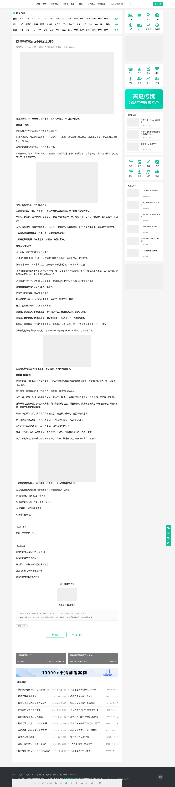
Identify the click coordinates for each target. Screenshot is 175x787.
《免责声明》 (23, 617)
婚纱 (88, 18)
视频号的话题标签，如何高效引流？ (34, 750)
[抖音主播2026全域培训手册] (133, 202)
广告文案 (88, 779)
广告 (100, 30)
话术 (70, 30)
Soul (90, 24)
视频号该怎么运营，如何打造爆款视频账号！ (38, 723)
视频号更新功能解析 (27, 696)
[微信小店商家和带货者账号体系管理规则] (133, 132)
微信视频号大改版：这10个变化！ (31, 552)
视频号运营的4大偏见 (80, 750)
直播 (52, 30)
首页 (38, 4)
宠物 (106, 18)
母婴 (100, 18)
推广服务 (91, 4)
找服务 (82, 617)
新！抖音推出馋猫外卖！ (150, 190)
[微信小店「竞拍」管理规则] (133, 120)
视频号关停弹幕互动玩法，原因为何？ (87, 723)
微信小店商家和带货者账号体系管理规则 (150, 132)
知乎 (84, 24)
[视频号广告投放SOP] (133, 144)
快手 (36, 24)
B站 (64, 24)
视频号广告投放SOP (149, 143)
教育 (82, 18)
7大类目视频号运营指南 (81, 743)
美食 (70, 18)
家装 (76, 18)
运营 (44, 4)
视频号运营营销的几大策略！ (83, 689)
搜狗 (108, 24)
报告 (40, 30)
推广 (106, 30)
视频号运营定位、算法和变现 (83, 730)
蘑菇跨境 (88, 617)
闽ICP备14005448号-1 (106, 779)
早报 (72, 4)
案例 (81, 4)
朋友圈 (49, 24)
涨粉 (94, 30)
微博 (42, 24)
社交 (33, 18)
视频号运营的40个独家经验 (82, 703)
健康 (46, 18)
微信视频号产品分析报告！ (28, 558)
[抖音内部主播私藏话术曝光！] (133, 214)
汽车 (21, 18)
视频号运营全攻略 (26, 736)
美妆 (64, 18)
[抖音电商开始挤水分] (133, 226)
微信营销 (51, 47)
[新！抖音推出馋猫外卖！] (133, 190)
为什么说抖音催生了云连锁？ (150, 239)
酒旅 (94, 18)
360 (96, 24)
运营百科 (54, 4)
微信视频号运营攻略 (79, 736)
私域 (82, 30)
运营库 (65, 4)
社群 (88, 30)
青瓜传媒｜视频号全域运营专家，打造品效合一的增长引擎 (42, 730)
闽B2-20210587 (122, 779)
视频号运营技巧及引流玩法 (30, 716)
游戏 (52, 18)
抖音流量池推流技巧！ (150, 250)
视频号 (29, 24)
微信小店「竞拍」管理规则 (150, 120)
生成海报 (48, 783)
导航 (46, 30)
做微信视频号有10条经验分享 (29, 570)
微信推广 (42, 47)
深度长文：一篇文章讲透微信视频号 (32, 564)
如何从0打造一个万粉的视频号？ (85, 716)
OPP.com (43, 779)
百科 (33, 30)
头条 (78, 24)
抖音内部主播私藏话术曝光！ (150, 215)
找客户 (76, 617)
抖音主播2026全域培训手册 (151, 203)
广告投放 (70, 617)
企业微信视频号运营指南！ (30, 709)
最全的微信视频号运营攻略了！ (84, 709)
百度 (102, 24)
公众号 (57, 24)
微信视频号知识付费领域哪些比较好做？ (36, 689)
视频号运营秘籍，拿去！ (81, 696)
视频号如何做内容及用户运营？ (32, 703)
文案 (27, 30)
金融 (27, 18)
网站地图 (77, 779)
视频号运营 (74, 118)
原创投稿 (158, 4)
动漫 (58, 18)
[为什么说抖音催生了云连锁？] (133, 238)
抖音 (21, 24)
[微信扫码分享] (56, 783)
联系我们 (101, 4)
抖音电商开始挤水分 (149, 226)
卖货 (58, 30)
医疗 (40, 18)
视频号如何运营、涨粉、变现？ (32, 743)
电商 (76, 30)
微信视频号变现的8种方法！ (29, 576)
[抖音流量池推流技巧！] (133, 250)
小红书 (71, 24)
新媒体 (58, 47)
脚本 (64, 30)
